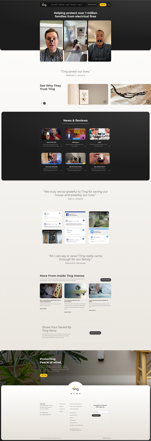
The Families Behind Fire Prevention (72, 301)
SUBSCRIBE (96, 415)
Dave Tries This (51, 142)
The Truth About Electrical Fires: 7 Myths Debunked (50, 301)
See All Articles (106, 279)
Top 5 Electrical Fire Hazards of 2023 (98, 301)
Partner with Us (92, 4)
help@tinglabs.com (46, 414)
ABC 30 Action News (75, 166)
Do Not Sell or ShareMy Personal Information (75, 429)
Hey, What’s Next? (99, 166)
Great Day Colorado (51, 166)
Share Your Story (95, 332)
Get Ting (103, 4)
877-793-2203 (45, 412)
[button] (44, 103)
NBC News (75, 142)
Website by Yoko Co (107, 438)
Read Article (43, 309)
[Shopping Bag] (109, 5)
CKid (99, 142)
